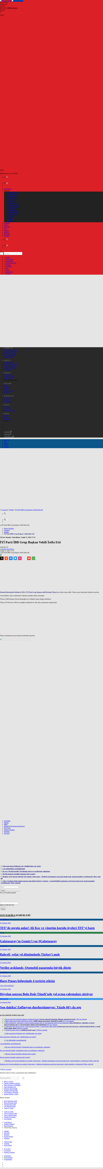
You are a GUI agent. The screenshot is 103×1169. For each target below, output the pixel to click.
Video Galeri (8, 398)
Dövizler (11, 216)
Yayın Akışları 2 (13, 205)
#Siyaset (6, 833)
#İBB (6, 824)
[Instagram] (20, 558)
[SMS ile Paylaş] (33, 558)
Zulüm (7, 257)
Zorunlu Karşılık (10, 263)
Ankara (6, 230)
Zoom (7, 270)
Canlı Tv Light (8, 357)
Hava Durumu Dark (10, 352)
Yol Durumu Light (10, 353)
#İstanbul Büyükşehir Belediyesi (14, 826)
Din (5, 442)
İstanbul (6, 232)
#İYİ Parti (7, 828)
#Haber (6, 822)
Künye (6, 417)
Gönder (3, 891)
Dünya (6, 225)
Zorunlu (8, 265)
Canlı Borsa (12, 209)
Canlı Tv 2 (11, 201)
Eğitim (6, 443)
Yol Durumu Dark (10, 355)
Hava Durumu (12, 192)
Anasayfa (5, 510)
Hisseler (10, 218)
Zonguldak (9, 272)
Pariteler (10, 221)
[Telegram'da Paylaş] (15, 558)
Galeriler (7, 432)
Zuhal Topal (9, 259)
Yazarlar (6, 236)
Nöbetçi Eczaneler (14, 207)
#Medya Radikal (9, 830)
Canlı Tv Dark (8, 362)
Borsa (8, 1081)
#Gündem (7, 821)
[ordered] (13, 891)
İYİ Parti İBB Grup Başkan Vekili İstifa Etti (29, 510)
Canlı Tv (11, 200)
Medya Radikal (9, 528)
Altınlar (10, 219)
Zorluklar (8, 266)
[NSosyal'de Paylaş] (6, 558)
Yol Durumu (12, 196)
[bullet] (15, 891)
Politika (6, 447)
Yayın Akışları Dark (10, 366)
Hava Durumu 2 (13, 194)
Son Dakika (8, 189)
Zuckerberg (9, 261)
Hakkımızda (8, 419)
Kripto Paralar (12, 214)
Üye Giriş (7, 407)
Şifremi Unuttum (9, 410)
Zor (6, 268)
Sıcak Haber (8, 401)
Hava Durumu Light (10, 350)
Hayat (6, 445)
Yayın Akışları (12, 203)
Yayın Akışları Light (10, 364)
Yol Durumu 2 (12, 198)
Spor (5, 228)
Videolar (7, 434)
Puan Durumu (12, 212)
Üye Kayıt (7, 408)
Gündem (7, 223)
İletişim (6, 415)
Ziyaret (7, 274)
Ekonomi (7, 227)
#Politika (7, 832)
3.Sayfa (6, 440)
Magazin (7, 234)
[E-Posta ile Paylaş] (29, 558)
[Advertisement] (51, 464)
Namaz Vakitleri (13, 210)
